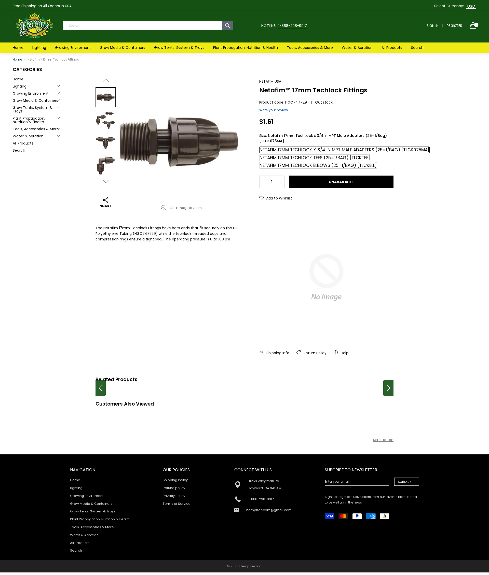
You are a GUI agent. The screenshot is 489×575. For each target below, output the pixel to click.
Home (18, 47)
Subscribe (406, 481)
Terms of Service (177, 503)
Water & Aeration (357, 47)
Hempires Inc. (250, 566)
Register (454, 25)
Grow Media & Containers (122, 47)
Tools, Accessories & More (310, 47)
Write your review (273, 110)
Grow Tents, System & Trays (179, 47)
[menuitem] (18, 47)
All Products (392, 47)
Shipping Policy (175, 480)
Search (417, 47)
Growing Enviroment (73, 47)
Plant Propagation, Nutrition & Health (245, 47)
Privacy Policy (174, 495)
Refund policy (174, 487)
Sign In (433, 25)
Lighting (39, 47)
